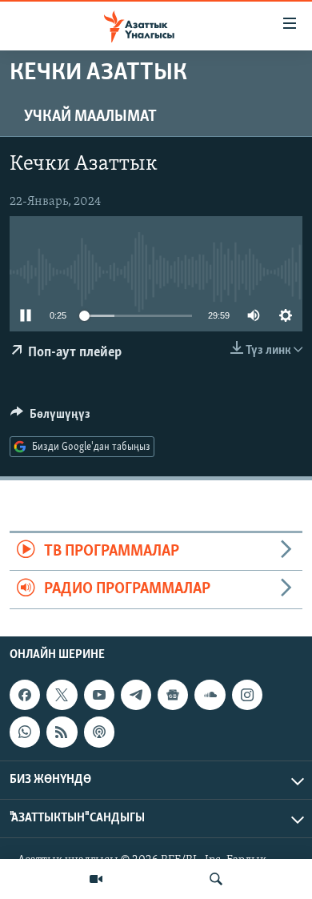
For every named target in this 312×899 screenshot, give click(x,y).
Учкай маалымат (90, 117)
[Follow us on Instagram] (247, 695)
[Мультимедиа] (96, 879)
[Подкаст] (99, 731)
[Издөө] (216, 879)
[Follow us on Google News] (173, 695)
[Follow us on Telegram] (136, 695)
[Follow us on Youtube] (99, 695)
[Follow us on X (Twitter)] (61, 695)
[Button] (50, 418)
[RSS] (61, 731)
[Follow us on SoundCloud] (209, 695)
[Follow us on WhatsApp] (25, 731)
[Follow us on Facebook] (25, 695)
